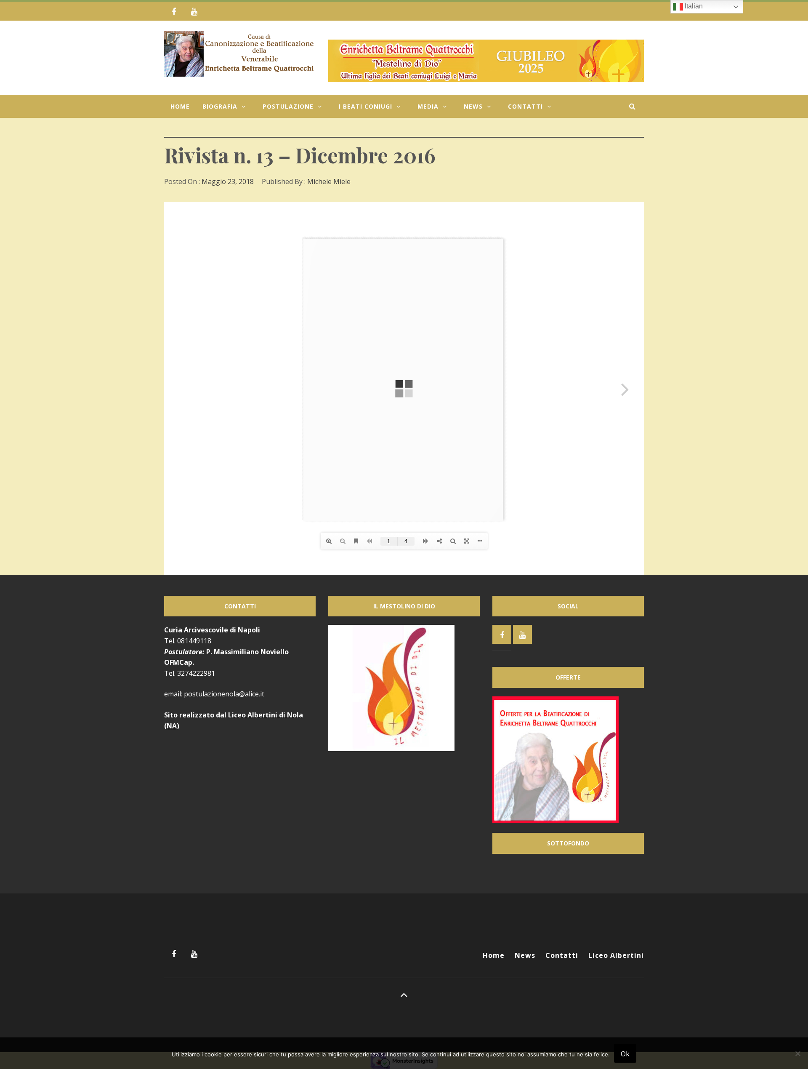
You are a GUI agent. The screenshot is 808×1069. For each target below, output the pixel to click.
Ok (625, 1053)
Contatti (525, 106)
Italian (693, 6)
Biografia (219, 106)
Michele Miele (329, 181)
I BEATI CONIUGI (365, 106)
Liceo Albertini (616, 955)
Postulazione (288, 106)
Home (180, 106)
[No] (797, 1058)
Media (428, 106)
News (473, 106)
